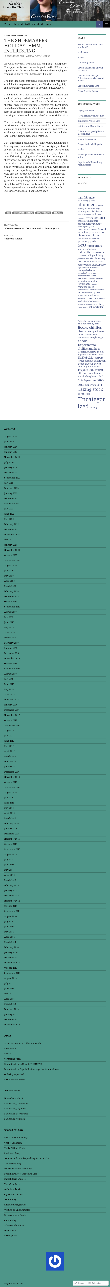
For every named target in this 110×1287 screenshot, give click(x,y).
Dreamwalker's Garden (15, 1215)
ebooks (89, 235)
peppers (92, 278)
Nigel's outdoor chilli (85, 268)
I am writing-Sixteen (14, 1118)
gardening (84, 241)
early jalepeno (98, 232)
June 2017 (9, 740)
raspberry (95, 284)
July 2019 (8, 617)
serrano (82, 292)
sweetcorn (81, 299)
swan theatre (43, 213)
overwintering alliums (91, 359)
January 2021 (10, 544)
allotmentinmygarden (15, 1204)
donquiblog (10, 1220)
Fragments (82, 238)
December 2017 (11, 709)
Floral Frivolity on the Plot (91, 115)
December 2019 (11, 596)
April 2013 (9, 998)
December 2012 (11, 1019)
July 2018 (8, 679)
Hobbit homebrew (87, 351)
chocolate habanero (88, 220)
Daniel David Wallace (15, 1179)
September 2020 (12, 560)
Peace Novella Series (88, 91)
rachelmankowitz (13, 1189)
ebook (81, 235)
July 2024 (8, 462)
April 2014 (9, 936)
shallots (89, 293)
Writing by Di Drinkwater (17, 1209)
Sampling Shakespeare (15, 35)
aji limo (92, 200)
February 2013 (11, 1009)
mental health (97, 261)
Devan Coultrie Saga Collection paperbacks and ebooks (91, 78)
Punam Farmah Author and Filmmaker (29, 24)
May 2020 (9, 575)
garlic (93, 241)
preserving (82, 281)
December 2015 (11, 833)
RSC (8, 213)
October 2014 (10, 906)
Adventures (84, 321)
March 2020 (10, 586)
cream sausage (84, 229)
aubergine (83, 208)
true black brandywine (86, 304)
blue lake (90, 214)
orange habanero (87, 270)
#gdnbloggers (87, 197)
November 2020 (12, 550)
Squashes (96, 292)
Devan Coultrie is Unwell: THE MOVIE (90, 69)
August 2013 (10, 978)
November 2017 (12, 715)
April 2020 (9, 581)
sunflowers (93, 295)
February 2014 (11, 947)
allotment (87, 204)
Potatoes (99, 278)
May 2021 (9, 539)
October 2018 (10, 663)
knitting (101, 258)
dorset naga (84, 232)
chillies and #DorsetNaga (90, 126)
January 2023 (10, 493)
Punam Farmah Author (39, 56)
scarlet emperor (97, 289)
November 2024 (12, 457)
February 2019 (11, 642)
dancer (94, 229)
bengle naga (94, 208)
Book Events (84, 52)
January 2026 (10, 446)
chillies (100, 218)
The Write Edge (12, 1184)
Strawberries (82, 295)
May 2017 (9, 746)
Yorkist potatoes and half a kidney (91, 155)
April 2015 (9, 875)
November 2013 (12, 962)
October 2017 (10, 720)
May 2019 (9, 627)
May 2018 (9, 689)
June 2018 (9, 684)
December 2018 (11, 653)
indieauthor (85, 252)
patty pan (92, 273)
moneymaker (84, 264)
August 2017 (10, 730)
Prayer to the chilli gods (90, 144)
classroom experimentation (91, 333)
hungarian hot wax (87, 249)
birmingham (84, 211)
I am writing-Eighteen (15, 1108)
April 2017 (9, 751)
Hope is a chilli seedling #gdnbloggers (90, 163)
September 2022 (12, 503)
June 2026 (9, 441)
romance (82, 286)
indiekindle (82, 255)
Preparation (86, 370)
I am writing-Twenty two (16, 1103)
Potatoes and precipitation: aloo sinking (91, 132)
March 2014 (10, 942)
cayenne (90, 218)
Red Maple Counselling (16, 1137)
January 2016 (10, 828)
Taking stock (90, 389)
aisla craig (83, 200)
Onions (96, 267)
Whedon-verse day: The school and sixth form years (31, 227)
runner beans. (84, 289)
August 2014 (10, 916)
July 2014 (8, 921)
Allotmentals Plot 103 (14, 1225)
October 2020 (10, 555)
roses (91, 286)
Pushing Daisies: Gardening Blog (20, 1173)
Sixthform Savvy (12, 1153)
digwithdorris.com (13, 1194)
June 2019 (9, 622)
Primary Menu (106, 24)
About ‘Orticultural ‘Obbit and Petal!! (90, 45)
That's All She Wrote (14, 1148)
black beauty (96, 211)
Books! (81, 57)
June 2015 (9, 864)
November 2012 (12, 1024)
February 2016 (11, 823)
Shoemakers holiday (23, 213)
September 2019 (12, 606)
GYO (82, 245)
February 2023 (11, 488)
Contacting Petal (86, 62)
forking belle (10, 1235)
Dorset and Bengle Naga (90, 337)
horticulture (94, 246)
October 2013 (10, 967)
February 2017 (11, 761)
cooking (81, 226)
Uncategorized (91, 402)
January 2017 (10, 766)
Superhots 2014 (93, 384)
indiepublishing (95, 255)
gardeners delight (92, 238)
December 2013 (11, 957)
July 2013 (8, 983)
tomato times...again (87, 139)
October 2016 (10, 782)
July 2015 (8, 859)
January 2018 (10, 704)
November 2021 (12, 534)
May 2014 (9, 931)
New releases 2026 (13, 1098)
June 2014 (9, 926)
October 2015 (10, 844)
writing (99, 304)
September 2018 (12, 668)
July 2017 (8, 735)
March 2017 (10, 756)
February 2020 (11, 591)
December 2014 (11, 895)
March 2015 (10, 880)
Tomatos (101, 298)
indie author (98, 252)
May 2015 (9, 869)
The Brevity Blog (12, 1163)
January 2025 (10, 452)
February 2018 (11, 699)
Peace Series (83, 278)
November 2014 (12, 900)
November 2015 (12, 838)
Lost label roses (95, 354)
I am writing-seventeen (16, 1113)
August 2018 (10, 673)
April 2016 (9, 813)
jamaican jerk (83, 258)
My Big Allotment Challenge (18, 1168)
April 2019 (9, 632)
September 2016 (12, 787)
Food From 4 (10, 1230)
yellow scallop (83, 307)
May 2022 (9, 519)
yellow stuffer (96, 307)
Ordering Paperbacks (88, 85)
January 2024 (10, 467)
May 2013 (9, 993)
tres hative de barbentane (89, 301)
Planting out (84, 366)
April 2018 (9, 694)
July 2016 (8, 797)
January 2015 (10, 890)
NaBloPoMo (99, 264)
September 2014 (12, 911)
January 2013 (10, 1014)
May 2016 (9, 808)
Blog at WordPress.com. (14, 1283)
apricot (100, 205)
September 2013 (12, 973)
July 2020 (8, 570)
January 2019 (10, 648)
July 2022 (8, 508)
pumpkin (93, 281)
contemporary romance (90, 223)
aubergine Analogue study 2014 (90, 322)
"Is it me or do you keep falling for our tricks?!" (27, 1158)
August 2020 (10, 565)
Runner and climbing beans (89, 375)
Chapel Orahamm (13, 1142)
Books (99, 214)
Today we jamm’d (13, 237)
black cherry (82, 215)
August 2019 (10, 611)
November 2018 (12, 658)
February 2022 (11, 524)
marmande (84, 261)
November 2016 (12, 777)
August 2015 (10, 854)
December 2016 (11, 771)
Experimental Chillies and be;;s (89, 347)
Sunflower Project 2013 (89, 121)
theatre (58, 213)
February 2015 (11, 885)
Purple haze (84, 283)
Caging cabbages (86, 110)
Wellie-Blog (10, 1199)
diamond (102, 229)
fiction (96, 235)
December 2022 (11, 498)
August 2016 (10, 792)
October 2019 (10, 601)
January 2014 (10, 952)
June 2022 (9, 513)
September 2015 (12, 849)
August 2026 (10, 436)
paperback (83, 273)
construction (92, 334)
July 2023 (8, 482)
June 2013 (9, 988)
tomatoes (92, 298)
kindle (94, 258)
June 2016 (9, 802)
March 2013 (10, 1004)
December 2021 (11, 529)
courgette (89, 226)
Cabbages (81, 218)
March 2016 (10, 818)
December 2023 (11, 472)
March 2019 (10, 637)
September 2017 (12, 725)
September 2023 (12, 477)
